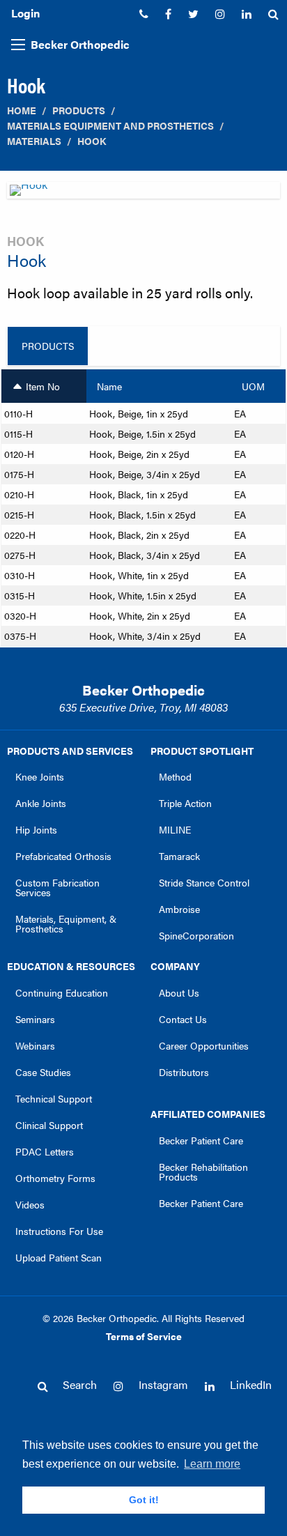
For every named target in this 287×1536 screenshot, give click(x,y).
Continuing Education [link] (61, 992)
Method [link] (175, 776)
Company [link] (175, 966)
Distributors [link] (184, 1072)
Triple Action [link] (185, 803)
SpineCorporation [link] (196, 935)
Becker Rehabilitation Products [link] (203, 1171)
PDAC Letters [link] (44, 1151)
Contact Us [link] (183, 1019)
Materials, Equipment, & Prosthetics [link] (65, 923)
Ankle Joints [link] (40, 803)
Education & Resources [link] (71, 966)
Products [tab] (48, 346)
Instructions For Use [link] (59, 1231)
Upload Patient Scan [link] (58, 1257)
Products (78, 110)
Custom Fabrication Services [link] (57, 887)
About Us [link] (179, 992)
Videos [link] (30, 1204)
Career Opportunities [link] (204, 1045)
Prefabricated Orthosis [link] (63, 856)
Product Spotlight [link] (202, 751)
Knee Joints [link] (39, 776)
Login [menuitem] (25, 13)
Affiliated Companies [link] (207, 1114)
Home (21, 110)
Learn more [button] (212, 1464)
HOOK (91, 141)
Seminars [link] (35, 1019)
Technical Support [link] (53, 1098)
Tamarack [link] (179, 856)
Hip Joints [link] (36, 829)
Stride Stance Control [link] (204, 882)
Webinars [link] (35, 1045)
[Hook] (143, 194)
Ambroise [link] (179, 909)
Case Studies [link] (43, 1072)
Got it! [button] (144, 1499)
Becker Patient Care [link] (201, 1140)
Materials (34, 141)
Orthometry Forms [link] (55, 1178)
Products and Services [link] (70, 751)
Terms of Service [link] (144, 1336)
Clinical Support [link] (49, 1125)
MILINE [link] (175, 829)
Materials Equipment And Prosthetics (110, 125)
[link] (144, 14)
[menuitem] (144, 14)
